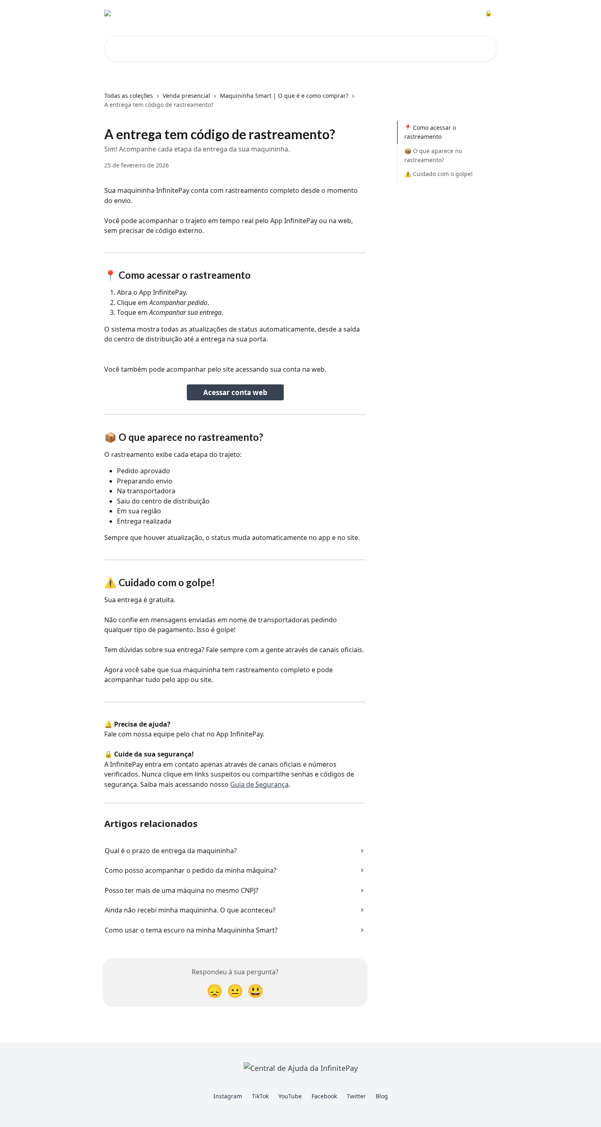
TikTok (260, 1096)
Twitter (356, 1096)
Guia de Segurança (259, 784)
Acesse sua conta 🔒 (463, 13)
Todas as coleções (128, 95)
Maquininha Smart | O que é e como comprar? (284, 95)
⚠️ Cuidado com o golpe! (438, 174)
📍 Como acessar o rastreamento (430, 132)
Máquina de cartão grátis (389, 13)
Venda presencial (186, 95)
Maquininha (328, 13)
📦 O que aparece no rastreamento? (433, 155)
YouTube (290, 1096)
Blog (382, 1096)
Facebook (324, 1096)
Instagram (227, 1096)
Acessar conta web (235, 392)
